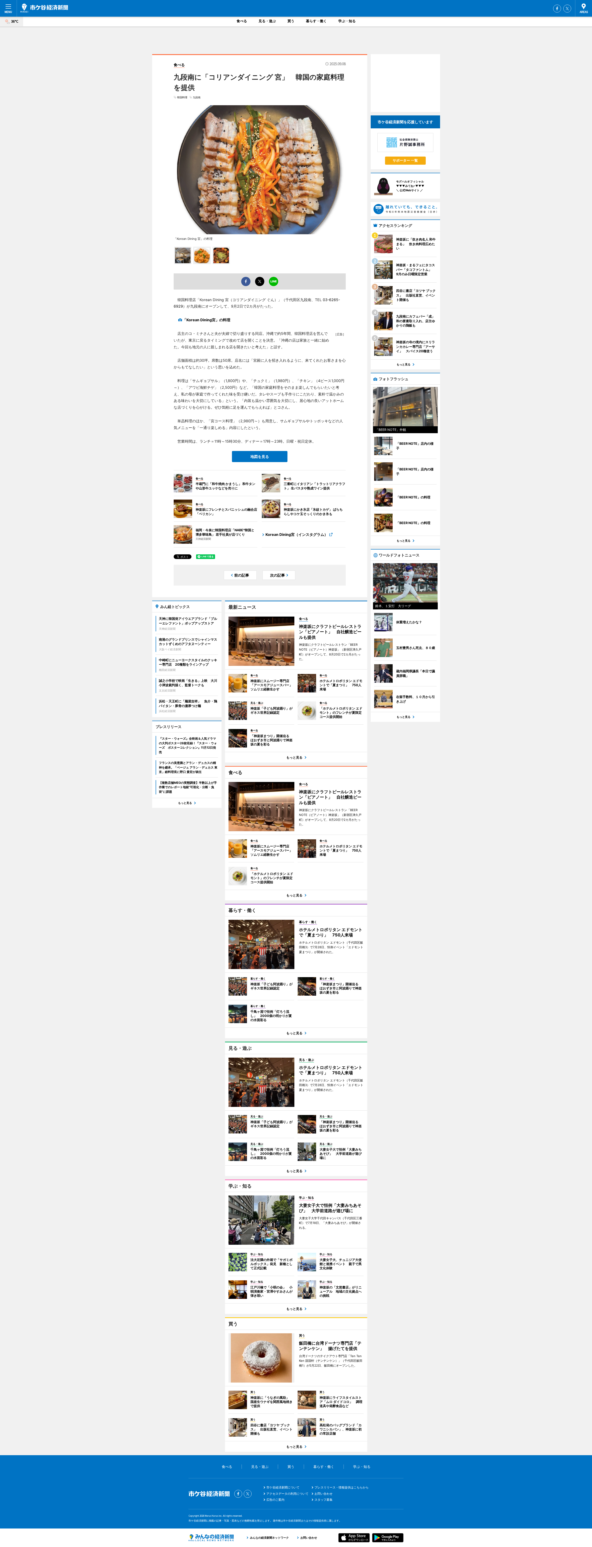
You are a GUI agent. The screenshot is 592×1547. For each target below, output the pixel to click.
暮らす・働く (316, 21)
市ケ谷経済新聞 (44, 8)
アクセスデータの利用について (287, 1493)
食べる (242, 21)
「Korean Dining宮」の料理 (206, 320)
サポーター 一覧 (405, 160)
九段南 (196, 97)
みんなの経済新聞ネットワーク (211, 1537)
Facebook (557, 8)
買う (290, 21)
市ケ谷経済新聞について (282, 1487)
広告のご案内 (275, 1499)
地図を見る (259, 456)
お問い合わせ (323, 1493)
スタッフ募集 (323, 1499)
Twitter (567, 8)
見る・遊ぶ (267, 21)
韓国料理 (182, 97)
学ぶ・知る (347, 21)
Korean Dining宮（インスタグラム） (296, 534)
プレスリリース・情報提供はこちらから (341, 1487)
